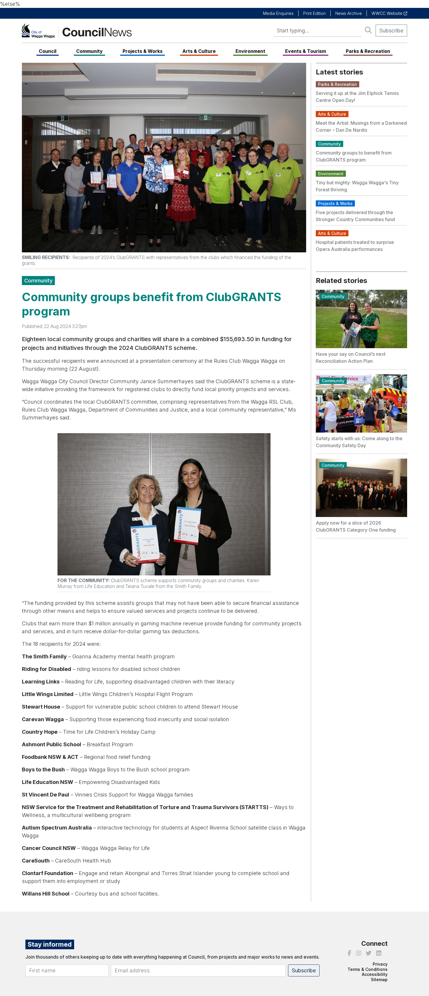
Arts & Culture (199, 51)
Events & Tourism (305, 51)
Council (47, 51)
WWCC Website (388, 13)
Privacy (380, 964)
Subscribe (391, 30)
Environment (250, 51)
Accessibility (375, 974)
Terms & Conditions (368, 969)
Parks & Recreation (368, 51)
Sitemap (379, 979)
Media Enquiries (278, 13)
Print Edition (314, 13)
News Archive (348, 13)
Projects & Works (143, 51)
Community (89, 51)
